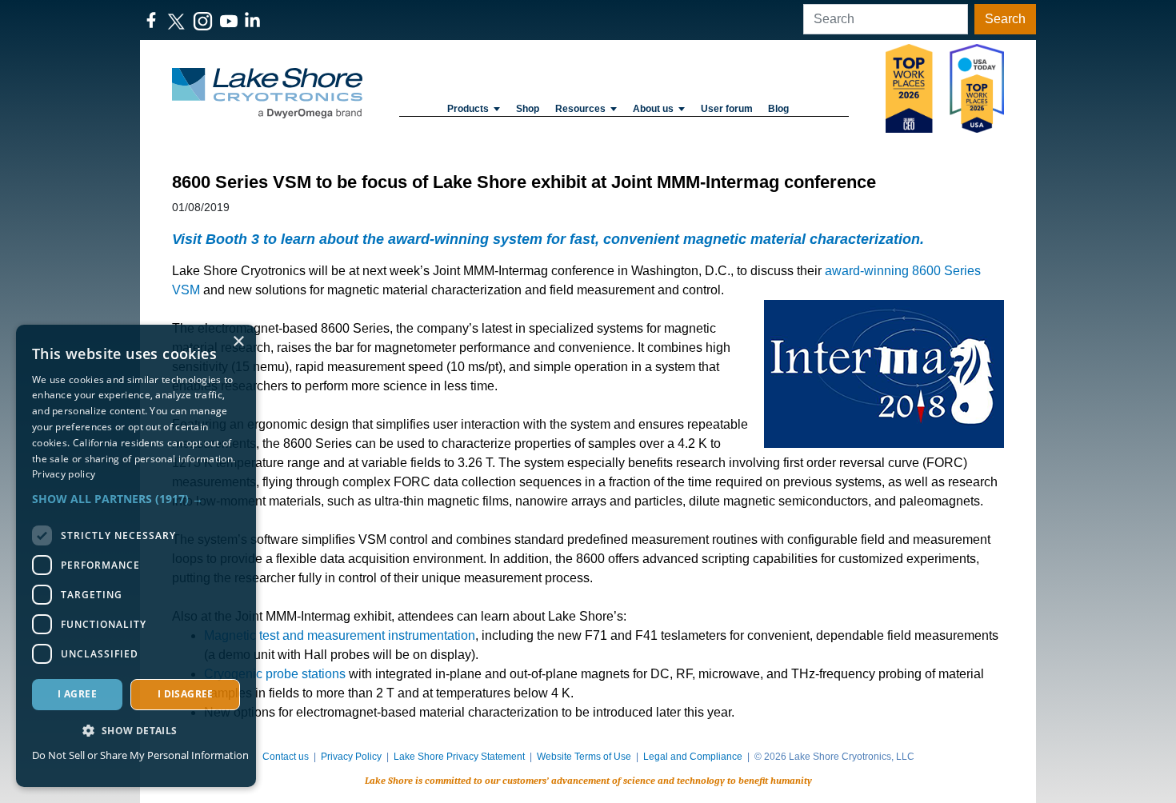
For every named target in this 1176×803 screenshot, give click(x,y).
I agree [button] (77, 694)
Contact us (285, 756)
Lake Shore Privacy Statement (459, 756)
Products (468, 108)
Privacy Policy (351, 756)
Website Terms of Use (584, 756)
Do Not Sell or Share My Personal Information (140, 755)
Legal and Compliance (692, 756)
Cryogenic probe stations (275, 674)
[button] (136, 498)
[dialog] (136, 556)
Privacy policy (63, 474)
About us (653, 108)
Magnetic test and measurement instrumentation (339, 635)
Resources (580, 108)
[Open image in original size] (267, 92)
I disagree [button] (186, 694)
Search (1005, 19)
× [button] (238, 342)
